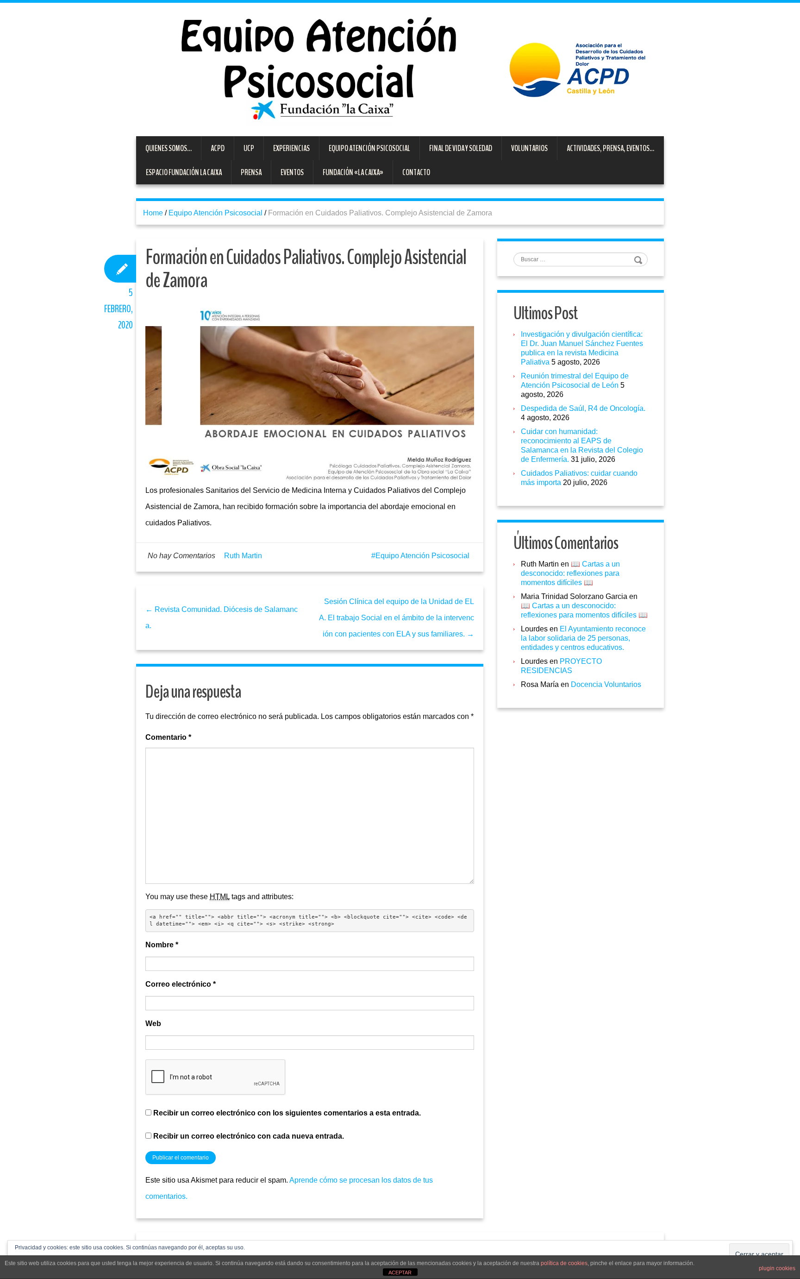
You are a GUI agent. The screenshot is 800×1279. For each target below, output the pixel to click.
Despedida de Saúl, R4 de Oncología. (583, 408)
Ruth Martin (243, 556)
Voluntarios (529, 148)
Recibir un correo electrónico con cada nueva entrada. (248, 1136)
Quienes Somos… (168, 148)
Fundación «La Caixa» (353, 172)
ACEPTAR (400, 1272)
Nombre (161, 945)
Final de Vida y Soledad (460, 148)
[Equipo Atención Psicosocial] (400, 69)
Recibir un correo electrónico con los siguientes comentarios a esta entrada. (287, 1113)
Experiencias (291, 148)
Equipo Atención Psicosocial (369, 148)
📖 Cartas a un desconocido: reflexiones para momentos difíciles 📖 (570, 573)
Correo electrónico (180, 984)
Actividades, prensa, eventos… (610, 148)
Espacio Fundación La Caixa (184, 172)
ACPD (218, 148)
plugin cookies (777, 1268)
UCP (249, 148)
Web (153, 1023)
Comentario (168, 737)
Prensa (251, 172)
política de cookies (564, 1263)
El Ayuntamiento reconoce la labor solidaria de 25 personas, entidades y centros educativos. (583, 638)
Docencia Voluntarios (606, 684)
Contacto (416, 172)
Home (153, 213)
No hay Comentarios (181, 556)
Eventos (292, 172)
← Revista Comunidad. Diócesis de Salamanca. (221, 617)
